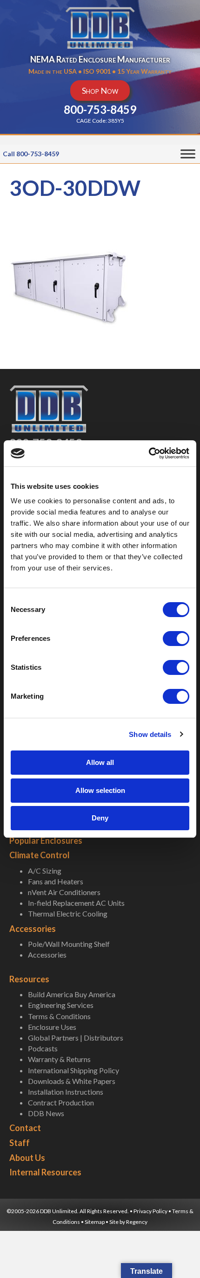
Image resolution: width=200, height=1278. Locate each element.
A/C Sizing (44, 870)
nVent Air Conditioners (64, 892)
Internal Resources (45, 1172)
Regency (136, 1221)
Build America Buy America (71, 994)
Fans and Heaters (55, 881)
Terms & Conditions (59, 1016)
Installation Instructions (65, 1091)
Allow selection (100, 790)
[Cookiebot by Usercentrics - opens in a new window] (148, 453)
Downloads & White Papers (71, 1081)
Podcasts (43, 1048)
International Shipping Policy (73, 1070)
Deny (100, 818)
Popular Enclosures (45, 840)
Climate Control (39, 855)
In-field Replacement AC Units (76, 902)
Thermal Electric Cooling (67, 913)
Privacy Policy (150, 1211)
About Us (27, 1158)
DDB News (46, 1113)
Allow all (100, 762)
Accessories (32, 929)
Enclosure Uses (52, 1026)
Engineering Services (60, 1004)
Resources (29, 979)
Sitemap (95, 1221)
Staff (19, 1143)
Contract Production (61, 1102)
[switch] (176, 638)
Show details (150, 734)
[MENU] (187, 154)
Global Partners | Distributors (75, 1037)
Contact (25, 1128)
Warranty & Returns (59, 1059)
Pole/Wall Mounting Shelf (69, 943)
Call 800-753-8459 (31, 154)
